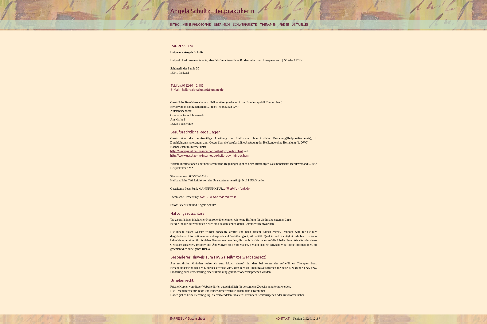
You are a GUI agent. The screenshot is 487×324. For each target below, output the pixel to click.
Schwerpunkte (245, 24)
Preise (284, 24)
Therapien (268, 24)
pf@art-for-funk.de (237, 188)
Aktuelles (300, 24)
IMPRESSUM (178, 318)
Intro (174, 24)
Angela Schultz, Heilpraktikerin (212, 10)
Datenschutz (196, 318)
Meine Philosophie (197, 24)
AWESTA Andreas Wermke (218, 197)
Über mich (222, 24)
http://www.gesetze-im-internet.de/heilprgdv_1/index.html (209, 155)
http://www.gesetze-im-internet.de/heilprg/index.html (206, 151)
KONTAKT (283, 318)
